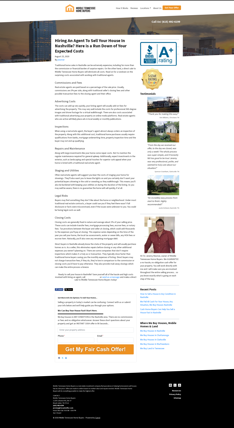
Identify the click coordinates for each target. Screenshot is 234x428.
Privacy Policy (175, 394)
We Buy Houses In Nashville (152, 330)
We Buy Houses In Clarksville (153, 339)
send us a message (111, 277)
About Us (157, 8)
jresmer (61, 59)
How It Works (122, 8)
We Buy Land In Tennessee (152, 348)
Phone (61, 335)
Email (100, 335)
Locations (144, 8)
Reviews (134, 8)
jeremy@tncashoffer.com (63, 408)
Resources (176, 390)
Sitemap (177, 398)
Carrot (97, 417)
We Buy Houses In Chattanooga (154, 335)
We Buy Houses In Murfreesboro (154, 344)
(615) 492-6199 (171, 22)
